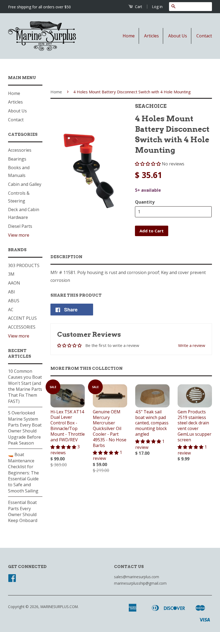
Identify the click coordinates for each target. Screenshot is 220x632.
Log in (157, 6)
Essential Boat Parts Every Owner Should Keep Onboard (22, 511)
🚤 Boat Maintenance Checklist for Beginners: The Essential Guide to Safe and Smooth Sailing (23, 472)
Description (66, 256)
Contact (204, 36)
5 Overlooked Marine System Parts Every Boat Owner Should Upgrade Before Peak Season (25, 428)
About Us (177, 36)
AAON (14, 283)
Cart (138, 6)
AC (10, 310)
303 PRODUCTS (23, 265)
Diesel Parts (20, 226)
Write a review (191, 345)
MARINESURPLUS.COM (59, 606)
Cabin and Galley (24, 184)
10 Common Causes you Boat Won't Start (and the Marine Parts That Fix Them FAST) (25, 386)
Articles (151, 36)
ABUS (13, 301)
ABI (11, 292)
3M (11, 274)
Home (129, 36)
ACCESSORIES (21, 327)
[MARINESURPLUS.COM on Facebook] (12, 579)
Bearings (17, 159)
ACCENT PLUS (22, 318)
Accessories (19, 150)
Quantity (145, 202)
